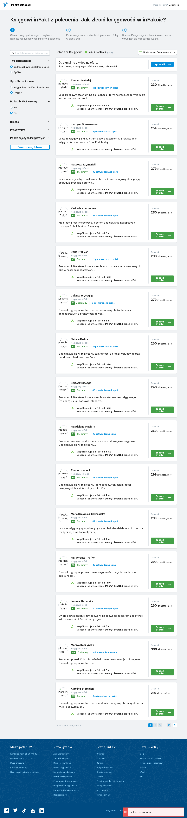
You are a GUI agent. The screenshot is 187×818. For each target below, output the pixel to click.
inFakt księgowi (21, 5)
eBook (143, 772)
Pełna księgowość (62, 767)
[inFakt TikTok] (24, 810)
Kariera (99, 776)
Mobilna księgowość (62, 776)
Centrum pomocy (18, 767)
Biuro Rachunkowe (62, 763)
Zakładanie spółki (61, 758)
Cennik (99, 763)
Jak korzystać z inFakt (150, 758)
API (141, 776)
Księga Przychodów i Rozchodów (32, 87)
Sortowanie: (157, 52)
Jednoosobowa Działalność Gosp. (32, 66)
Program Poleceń (104, 767)
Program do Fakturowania (65, 781)
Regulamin (111, 810)
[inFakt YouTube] (33, 810)
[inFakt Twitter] (15, 810)
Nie (15, 112)
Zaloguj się (174, 5)
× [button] (181, 810)
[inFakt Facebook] (6, 810)
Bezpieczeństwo (104, 772)
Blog (142, 753)
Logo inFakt (6, 4)
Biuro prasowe (17, 763)
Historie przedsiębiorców (151, 763)
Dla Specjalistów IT (105, 785)
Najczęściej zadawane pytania (24, 772)
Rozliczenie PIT (60, 794)
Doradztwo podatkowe (64, 772)
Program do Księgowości (65, 785)
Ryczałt (18, 92)
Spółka (17, 72)
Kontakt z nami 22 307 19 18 (23, 753)
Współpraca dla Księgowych (110, 781)
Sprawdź (160, 64)
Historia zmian (103, 794)
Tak (16, 107)
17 (169, 725)
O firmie (100, 753)
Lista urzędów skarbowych (66, 790)
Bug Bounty (102, 790)
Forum (143, 767)
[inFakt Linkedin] (41, 810)
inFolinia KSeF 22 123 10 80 (23, 758)
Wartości (100, 758)
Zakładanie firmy (61, 753)
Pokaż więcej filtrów (30, 147)
